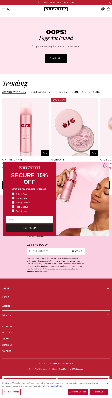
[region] (56, 388)
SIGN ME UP (29, 228)
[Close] (107, 383)
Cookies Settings (11, 392)
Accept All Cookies (77, 392)
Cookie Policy (57, 386)
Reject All (98, 392)
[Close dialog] (105, 165)
